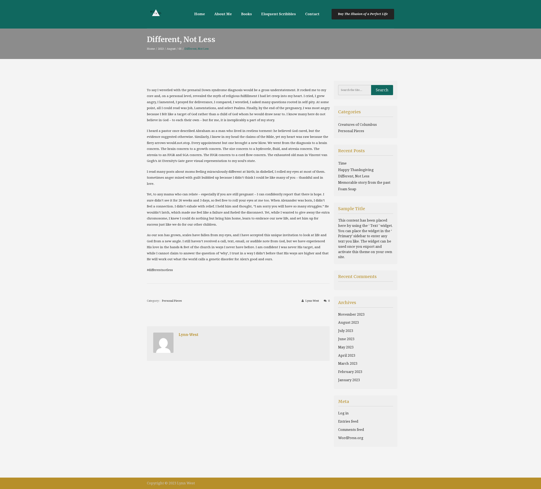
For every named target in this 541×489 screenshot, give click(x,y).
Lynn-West (312, 300)
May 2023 (346, 347)
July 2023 (345, 331)
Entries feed (348, 421)
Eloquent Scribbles (278, 14)
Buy (341, 14)
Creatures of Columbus (357, 125)
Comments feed (351, 430)
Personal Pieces (172, 300)
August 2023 (348, 323)
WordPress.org (350, 438)
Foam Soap (347, 189)
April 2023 (346, 355)
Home (199, 14)
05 (180, 48)
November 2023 (351, 314)
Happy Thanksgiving (356, 170)
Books (246, 14)
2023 (161, 48)
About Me (223, 14)
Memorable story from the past (364, 183)
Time (342, 163)
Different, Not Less (353, 176)
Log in (343, 413)
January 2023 (349, 380)
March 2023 (347, 364)
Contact (312, 14)
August (171, 48)
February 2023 (350, 372)
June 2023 (346, 339)
